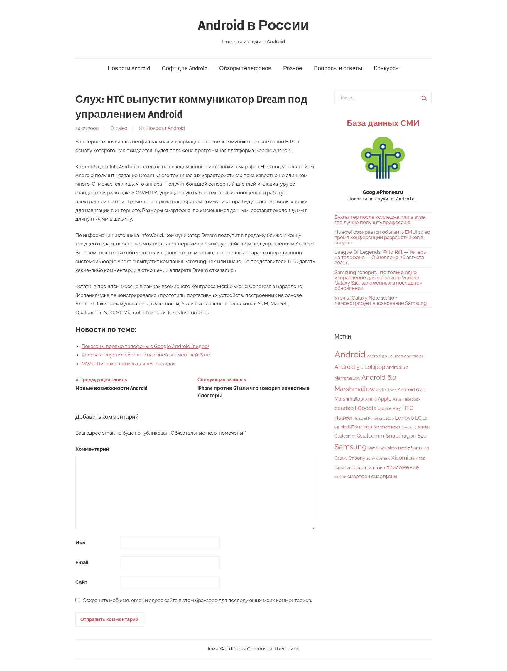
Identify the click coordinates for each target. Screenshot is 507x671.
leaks (378, 418)
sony (360, 458)
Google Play (389, 408)
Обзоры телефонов (245, 68)
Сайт (81, 582)
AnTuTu (371, 399)
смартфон (358, 476)
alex (122, 128)
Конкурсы (387, 68)
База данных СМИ (383, 123)
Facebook (411, 399)
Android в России (253, 25)
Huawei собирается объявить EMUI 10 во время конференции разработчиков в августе (382, 237)
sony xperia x (378, 458)
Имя (80, 543)
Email (82, 562)
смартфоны (384, 476)
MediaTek (349, 427)
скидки (340, 477)
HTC (407, 408)
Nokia (395, 427)
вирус (339, 468)
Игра (420, 458)
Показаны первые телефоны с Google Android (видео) (145, 346)
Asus (397, 398)
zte (411, 458)
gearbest (345, 408)
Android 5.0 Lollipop (385, 356)
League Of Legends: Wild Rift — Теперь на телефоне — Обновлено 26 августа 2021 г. (380, 257)
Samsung (350, 447)
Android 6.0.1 (386, 390)
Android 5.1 (414, 356)
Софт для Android (184, 68)
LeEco (388, 418)
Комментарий (93, 449)
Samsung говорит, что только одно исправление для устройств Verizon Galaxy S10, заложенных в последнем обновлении (378, 280)
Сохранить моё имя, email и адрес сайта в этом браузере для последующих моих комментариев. (197, 600)
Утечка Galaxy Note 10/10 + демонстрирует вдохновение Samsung (380, 300)
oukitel (424, 427)
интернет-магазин (366, 467)
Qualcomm (345, 436)
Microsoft (382, 427)
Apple (384, 399)
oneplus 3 (409, 427)
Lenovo (404, 418)
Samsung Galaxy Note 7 (389, 448)
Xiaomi (399, 458)
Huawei (343, 418)
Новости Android (129, 68)
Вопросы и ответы (338, 68)
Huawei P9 (363, 418)
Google (367, 408)
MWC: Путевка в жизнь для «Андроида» (129, 363)
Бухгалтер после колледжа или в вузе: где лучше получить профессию (380, 219)
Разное (292, 68)
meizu (365, 427)
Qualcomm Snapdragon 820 (392, 436)
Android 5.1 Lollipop (359, 367)
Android (350, 354)
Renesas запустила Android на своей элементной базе (146, 355)
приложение (402, 467)
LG (418, 418)
